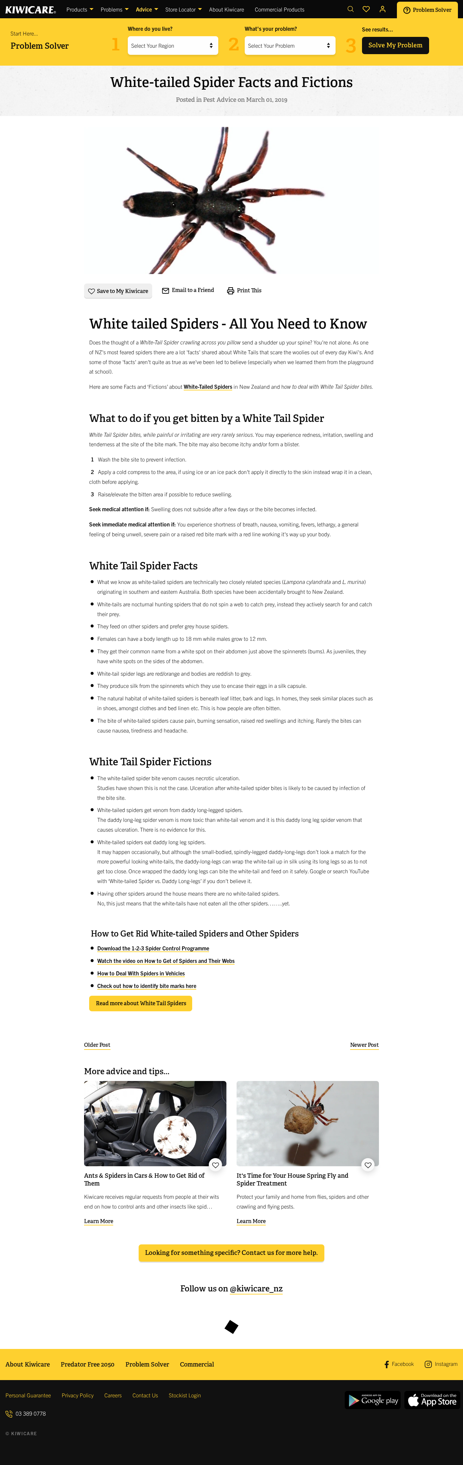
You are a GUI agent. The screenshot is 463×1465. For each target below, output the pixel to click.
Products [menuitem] (76, 9)
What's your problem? (271, 28)
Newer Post (364, 1045)
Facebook (402, 1363)
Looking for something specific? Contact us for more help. (231, 1253)
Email (192, 290)
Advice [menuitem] (144, 9)
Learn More (98, 1221)
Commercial (197, 1364)
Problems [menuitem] (111, 9)
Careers (113, 1395)
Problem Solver (431, 9)
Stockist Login (185, 1395)
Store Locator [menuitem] (180, 9)
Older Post (97, 1045)
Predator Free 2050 (88, 1364)
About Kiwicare (27, 1364)
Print (249, 290)
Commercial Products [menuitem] (279, 9)
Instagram (446, 1363)
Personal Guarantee (28, 1395)
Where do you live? (150, 28)
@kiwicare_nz (256, 1288)
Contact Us (145, 1395)
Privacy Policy (78, 1395)
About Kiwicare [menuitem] (226, 9)
